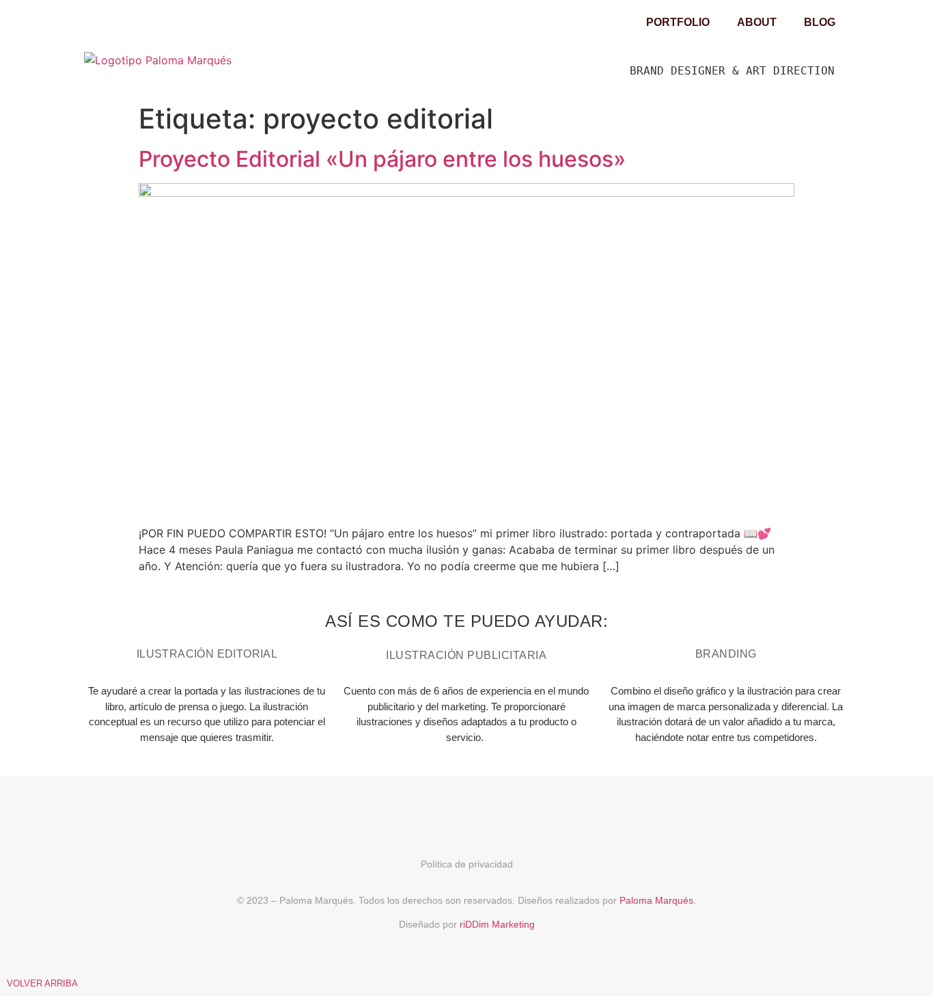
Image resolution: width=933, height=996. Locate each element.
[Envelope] (516, 813)
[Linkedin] (466, 813)
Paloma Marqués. (657, 900)
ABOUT (757, 22)
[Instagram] (417, 813)
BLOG (819, 22)
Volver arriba (42, 983)
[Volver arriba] (13, 962)
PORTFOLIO (678, 22)
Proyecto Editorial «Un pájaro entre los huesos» (382, 159)
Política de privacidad (467, 864)
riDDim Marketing (497, 924)
